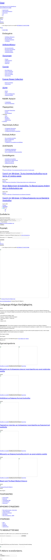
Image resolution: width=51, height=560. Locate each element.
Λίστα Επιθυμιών (8, 113)
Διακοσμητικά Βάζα (9, 95)
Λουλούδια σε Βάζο (9, 50)
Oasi (2, 3)
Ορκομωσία (7, 61)
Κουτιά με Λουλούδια (9, 48)
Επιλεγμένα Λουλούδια (9, 39)
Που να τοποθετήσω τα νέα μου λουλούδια (13, 152)
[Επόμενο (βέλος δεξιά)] (1, 559)
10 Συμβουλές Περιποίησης (10, 128)
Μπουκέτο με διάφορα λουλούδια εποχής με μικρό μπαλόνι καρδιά (23, 454)
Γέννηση (6, 59)
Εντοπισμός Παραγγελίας (10, 110)
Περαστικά (7, 63)
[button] (25, 20)
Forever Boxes (8, 84)
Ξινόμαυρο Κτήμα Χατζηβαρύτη (6, 487)
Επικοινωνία (5, 12)
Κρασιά (6, 91)
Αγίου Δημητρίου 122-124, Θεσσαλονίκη (8, 6)
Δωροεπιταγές (5, 10)
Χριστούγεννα (8, 75)
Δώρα (4, 87)
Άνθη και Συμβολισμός (9, 139)
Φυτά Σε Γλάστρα (8, 38)
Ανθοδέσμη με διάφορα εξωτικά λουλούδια (15, 398)
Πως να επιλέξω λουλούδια (10, 138)
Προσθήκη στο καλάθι (4, 366)
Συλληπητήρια (8, 120)
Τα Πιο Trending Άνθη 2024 (10, 150)
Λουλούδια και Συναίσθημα (10, 158)
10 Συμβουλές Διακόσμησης (10, 149)
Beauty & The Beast (9, 82)
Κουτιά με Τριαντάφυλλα (10, 49)
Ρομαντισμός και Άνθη (9, 161)
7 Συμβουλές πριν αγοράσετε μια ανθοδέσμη (14, 142)
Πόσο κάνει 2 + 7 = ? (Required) (6, 237)
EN (3, 14)
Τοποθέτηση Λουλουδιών (10, 129)
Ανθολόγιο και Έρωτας (9, 163)
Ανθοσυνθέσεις (9, 44)
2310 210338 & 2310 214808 (5, 7)
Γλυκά (6, 92)
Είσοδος (6, 111)
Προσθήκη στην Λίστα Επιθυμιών (15, 366)
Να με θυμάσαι (4, 221)
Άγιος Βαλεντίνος (8, 70)
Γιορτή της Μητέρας (9, 71)
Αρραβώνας (7, 118)
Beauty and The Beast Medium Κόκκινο (13, 481)
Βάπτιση (6, 117)
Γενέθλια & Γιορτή (8, 60)
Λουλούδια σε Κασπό (9, 52)
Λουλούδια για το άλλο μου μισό (11, 160)
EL (2, 15)
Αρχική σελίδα (3, 301)
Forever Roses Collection (12, 79)
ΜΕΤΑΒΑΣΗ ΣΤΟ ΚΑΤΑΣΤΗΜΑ (23, 25)
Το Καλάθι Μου (8, 102)
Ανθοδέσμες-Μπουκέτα (9, 36)
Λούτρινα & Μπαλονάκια (10, 93)
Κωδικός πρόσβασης (4, 220)
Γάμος (6, 115)
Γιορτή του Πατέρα (8, 72)
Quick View (24, 366)
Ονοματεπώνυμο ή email (5, 219)
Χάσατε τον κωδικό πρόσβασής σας (7, 223)
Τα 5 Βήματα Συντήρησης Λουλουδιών (12, 131)
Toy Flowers (7, 41)
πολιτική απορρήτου (25, 235)
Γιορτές (5, 67)
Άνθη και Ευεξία (8, 140)
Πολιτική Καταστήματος (7, 11)
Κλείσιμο (2, 21)
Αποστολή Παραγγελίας (9, 103)
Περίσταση (7, 56)
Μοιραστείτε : (3, 340)
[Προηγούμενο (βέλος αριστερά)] (0, 559)
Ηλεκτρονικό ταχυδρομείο (5, 232)
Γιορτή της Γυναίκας (9, 74)
